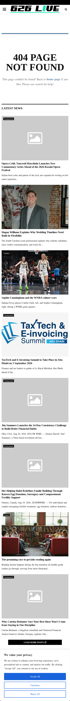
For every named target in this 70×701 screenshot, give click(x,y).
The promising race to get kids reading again (26, 559)
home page (53, 79)
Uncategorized (8, 119)
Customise (35, 685)
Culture (6, 253)
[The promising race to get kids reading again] (35, 534)
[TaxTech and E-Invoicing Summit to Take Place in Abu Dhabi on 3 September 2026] (35, 334)
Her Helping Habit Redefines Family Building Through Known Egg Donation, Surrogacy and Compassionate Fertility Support (32, 494)
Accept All (35, 676)
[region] (35, 675)
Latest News (12, 108)
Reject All (35, 693)
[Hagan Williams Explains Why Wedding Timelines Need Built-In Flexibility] (35, 207)
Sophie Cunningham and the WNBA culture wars (29, 297)
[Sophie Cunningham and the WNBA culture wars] (35, 272)
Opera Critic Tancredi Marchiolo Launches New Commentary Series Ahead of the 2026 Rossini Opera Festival (31, 167)
